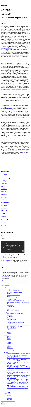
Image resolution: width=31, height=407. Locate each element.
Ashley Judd (4, 183)
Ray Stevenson (4, 199)
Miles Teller (4, 197)
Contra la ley (10, 318)
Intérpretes (9, 339)
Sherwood (9, 315)
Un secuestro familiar (12, 298)
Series (5, 312)
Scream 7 (9, 296)
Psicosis (9, 289)
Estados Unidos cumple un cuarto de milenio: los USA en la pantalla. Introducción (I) (18, 380)
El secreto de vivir (11, 299)
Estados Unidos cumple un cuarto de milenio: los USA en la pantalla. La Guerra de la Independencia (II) (18, 376)
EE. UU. (3, 222)
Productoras (10, 343)
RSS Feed (9, 399)
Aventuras (3, 216)
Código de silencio (11, 328)
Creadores (9, 342)
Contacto (9, 395)
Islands (8, 293)
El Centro (9, 329)
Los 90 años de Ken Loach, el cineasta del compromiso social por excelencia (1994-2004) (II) (17, 388)
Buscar (3, 404)
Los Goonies (10, 305)
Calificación (10, 348)
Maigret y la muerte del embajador (15, 300)
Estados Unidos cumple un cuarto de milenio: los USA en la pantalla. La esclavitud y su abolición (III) (18, 372)
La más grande (10, 316)
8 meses (9, 332)
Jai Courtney (4, 186)
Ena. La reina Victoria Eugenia (14, 326)
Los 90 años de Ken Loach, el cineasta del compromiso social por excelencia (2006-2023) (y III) (17, 384)
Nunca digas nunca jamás (13, 295)
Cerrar (3, 281)
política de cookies (7, 276)
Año (8, 345)
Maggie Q (3, 191)
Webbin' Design (6, 260)
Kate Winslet (4, 189)
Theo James (4, 205)
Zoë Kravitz (4, 210)
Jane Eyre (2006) (11, 319)
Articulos (6, 352)
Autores (9, 346)
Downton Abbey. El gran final (14, 292)
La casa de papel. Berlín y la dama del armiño (18, 325)
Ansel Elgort (4, 181)
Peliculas (6, 288)
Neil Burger (4, 174)
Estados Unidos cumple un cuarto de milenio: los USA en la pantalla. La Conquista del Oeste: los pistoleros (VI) (18, 355)
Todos (8, 392)
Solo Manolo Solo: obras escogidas (16, 365)
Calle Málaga (10, 306)
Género (9, 349)
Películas (9, 336)
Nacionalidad (10, 350)
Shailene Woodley (5, 202)
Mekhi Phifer (4, 194)
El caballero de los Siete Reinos (15, 313)
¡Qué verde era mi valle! (13, 310)
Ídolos (8, 308)
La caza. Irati (10, 323)
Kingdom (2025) (11, 309)
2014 (2, 235)
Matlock (9, 320)
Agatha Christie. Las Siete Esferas (15, 322)
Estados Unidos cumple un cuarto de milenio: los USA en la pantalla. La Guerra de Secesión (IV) (18, 368)
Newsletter (9, 398)
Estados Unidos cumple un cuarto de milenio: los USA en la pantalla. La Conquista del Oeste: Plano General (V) (18, 359)
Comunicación (7, 393)
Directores (9, 340)
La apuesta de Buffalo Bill (13, 290)
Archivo (6, 335)
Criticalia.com (5, 285)
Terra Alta (9, 333)
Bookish (9, 330)
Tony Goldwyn (4, 208)
